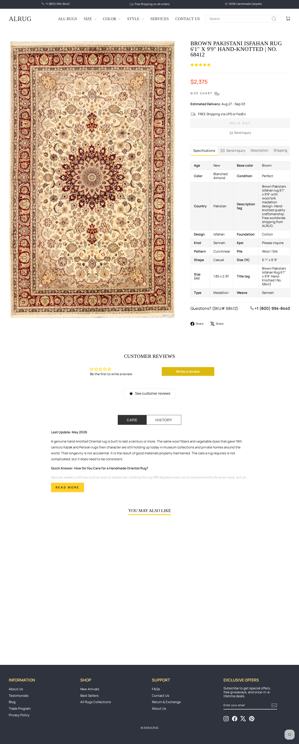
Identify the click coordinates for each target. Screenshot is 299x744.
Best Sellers (89, 695)
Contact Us (187, 19)
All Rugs (67, 19)
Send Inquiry (242, 133)
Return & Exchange (166, 702)
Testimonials (18, 695)
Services (159, 19)
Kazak (67, 447)
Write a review (188, 371)
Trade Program (20, 708)
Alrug (20, 18)
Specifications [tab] (204, 150)
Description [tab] (259, 150)
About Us (16, 689)
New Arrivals (89, 689)
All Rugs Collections (95, 702)
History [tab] (163, 419)
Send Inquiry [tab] (235, 150)
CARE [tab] (132, 419)
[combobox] (243, 19)
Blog (12, 702)
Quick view (42, 619)
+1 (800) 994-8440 (272, 308)
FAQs (156, 689)
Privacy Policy (19, 715)
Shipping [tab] (280, 150)
